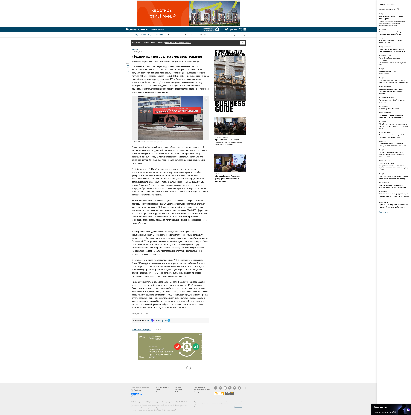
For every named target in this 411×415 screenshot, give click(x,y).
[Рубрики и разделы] (244, 29)
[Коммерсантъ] (137, 29)
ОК (243, 43)
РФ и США (203, 35)
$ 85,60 (137, 35)
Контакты (159, 392)
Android (177, 392)
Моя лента (391, 4)
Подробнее (238, 407)
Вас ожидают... (382, 407)
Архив (158, 390)
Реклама (178, 387)
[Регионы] (226, 29)
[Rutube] (234, 388)
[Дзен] (225, 388)
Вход (236, 29)
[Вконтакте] (220, 388)
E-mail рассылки (199, 392)
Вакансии (178, 390)
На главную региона (157, 29)
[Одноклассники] (230, 388)
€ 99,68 (143, 35)
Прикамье (135, 50)
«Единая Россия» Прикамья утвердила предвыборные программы (227, 178)
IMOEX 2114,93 (159, 35)
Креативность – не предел (227, 139)
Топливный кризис (232, 35)
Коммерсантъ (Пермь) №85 (141, 330)
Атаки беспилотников (216, 35)
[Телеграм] (215, 388)
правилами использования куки (178, 42)
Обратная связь (199, 387)
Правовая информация (202, 390)
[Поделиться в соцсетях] (128, 72)
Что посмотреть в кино (175, 35)
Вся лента (383, 212)
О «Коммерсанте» (162, 387)
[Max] (239, 388)
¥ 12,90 (150, 35)
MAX (148, 320)
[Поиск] (240, 29)
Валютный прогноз (191, 35)
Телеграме (162, 320)
